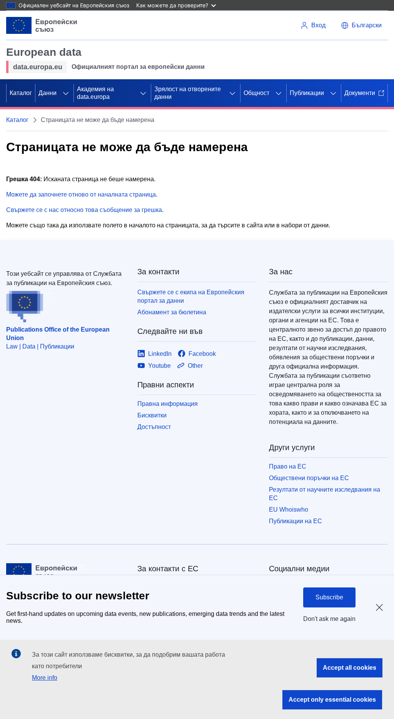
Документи (359, 93)
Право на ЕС (287, 466)
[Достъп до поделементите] (65, 93)
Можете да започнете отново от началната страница (81, 194)
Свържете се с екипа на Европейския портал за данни (190, 296)
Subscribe (329, 597)
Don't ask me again (329, 619)
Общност (256, 93)
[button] (361, 25)
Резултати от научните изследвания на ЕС (324, 493)
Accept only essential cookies (332, 699)
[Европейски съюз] (41, 25)
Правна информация (167, 403)
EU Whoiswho (288, 509)
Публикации (307, 93)
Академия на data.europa (95, 93)
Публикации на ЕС (295, 521)
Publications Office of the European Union (58, 333)
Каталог (21, 93)
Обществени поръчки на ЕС (309, 478)
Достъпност (154, 427)
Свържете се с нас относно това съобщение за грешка (84, 210)
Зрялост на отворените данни (187, 93)
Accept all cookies (349, 667)
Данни (47, 93)
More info (44, 677)
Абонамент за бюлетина (171, 312)
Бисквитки (152, 415)
